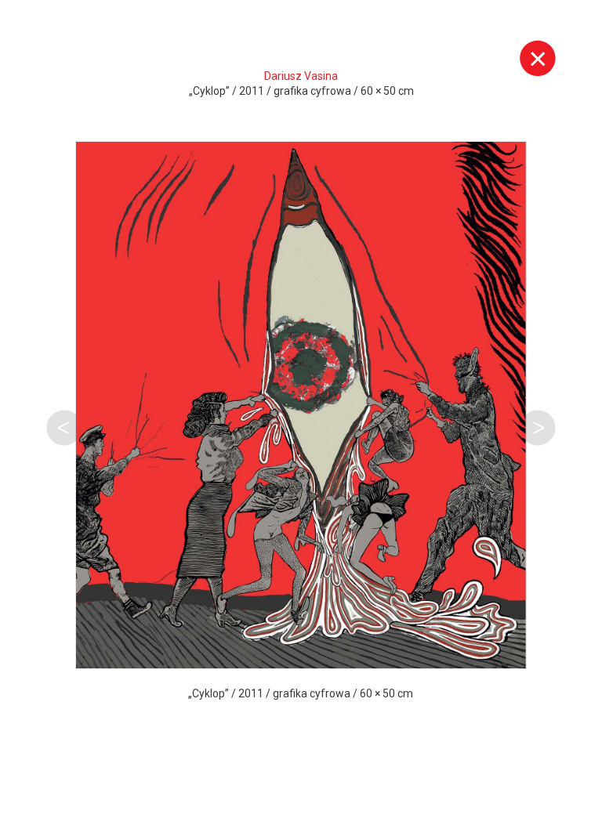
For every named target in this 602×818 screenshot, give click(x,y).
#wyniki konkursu (135, 758)
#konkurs (476, 732)
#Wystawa (381, 732)
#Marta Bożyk (280, 758)
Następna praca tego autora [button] (538, 428)
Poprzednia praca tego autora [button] (64, 428)
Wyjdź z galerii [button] (538, 58)
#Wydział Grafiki (257, 732)
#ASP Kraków (119, 732)
